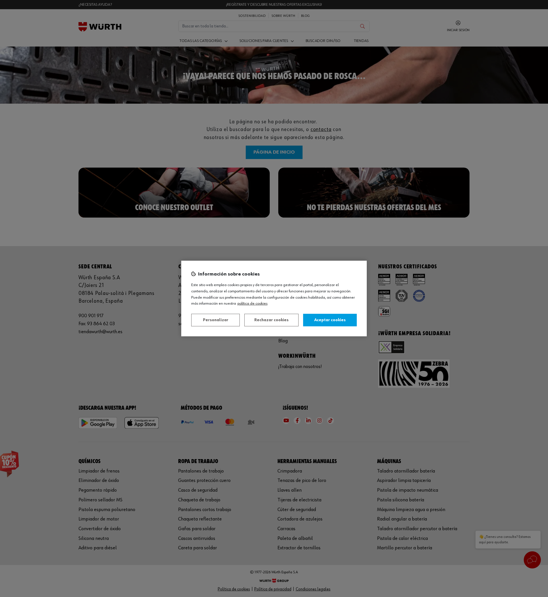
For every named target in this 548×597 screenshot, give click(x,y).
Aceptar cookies (330, 320)
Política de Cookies (252, 303)
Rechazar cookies (271, 320)
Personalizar (215, 320)
